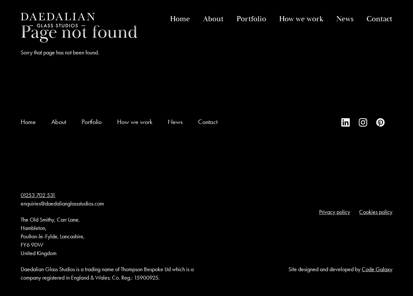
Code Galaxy (377, 269)
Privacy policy (334, 211)
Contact (379, 19)
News (345, 19)
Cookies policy (375, 211)
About (213, 19)
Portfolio (251, 19)
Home (180, 19)
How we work (301, 19)
